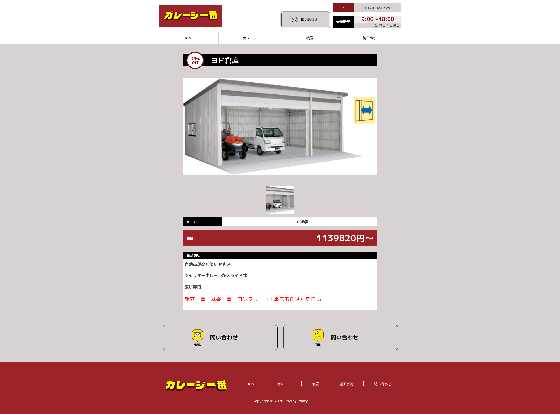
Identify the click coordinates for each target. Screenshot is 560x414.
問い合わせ (382, 384)
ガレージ (250, 38)
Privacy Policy (296, 401)
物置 (309, 38)
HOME (188, 38)
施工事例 (370, 38)
